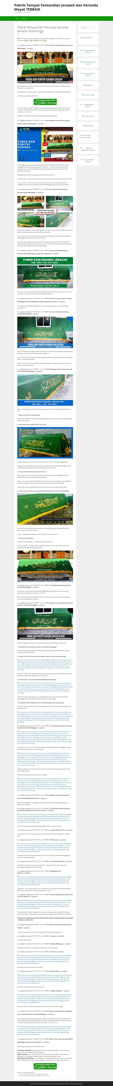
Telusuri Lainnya (53, 1022)
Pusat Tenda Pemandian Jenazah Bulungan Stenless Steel (33, 1074)
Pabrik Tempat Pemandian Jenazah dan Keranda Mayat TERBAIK (56, 7)
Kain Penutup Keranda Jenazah (27, 1072)
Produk (24, 18)
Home (17, 18)
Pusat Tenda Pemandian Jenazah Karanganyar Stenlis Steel (34, 1075)
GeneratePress (79, 1083)
